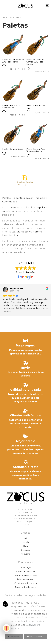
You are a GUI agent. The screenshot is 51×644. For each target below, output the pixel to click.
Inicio (5, 17)
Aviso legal (26, 567)
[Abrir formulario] (6, 628)
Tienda (25, 542)
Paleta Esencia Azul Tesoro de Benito (35, 150)
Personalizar (14, 636)
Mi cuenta (25, 554)
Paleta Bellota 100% (36, 105)
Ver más (25, 524)
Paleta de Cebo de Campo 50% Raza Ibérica (35, 61)
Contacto (25, 550)
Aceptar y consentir (36, 636)
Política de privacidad (25, 571)
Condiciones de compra (25, 583)
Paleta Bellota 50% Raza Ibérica (11, 106)
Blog (25, 546)
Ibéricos (11, 17)
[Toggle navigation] (47, 5)
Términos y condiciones (25, 575)
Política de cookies (25, 579)
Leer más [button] (7, 311)
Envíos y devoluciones (25, 587)
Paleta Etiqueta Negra (12, 149)
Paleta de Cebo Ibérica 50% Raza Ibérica (13, 60)
